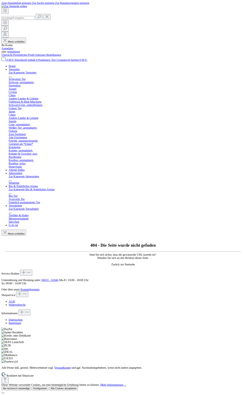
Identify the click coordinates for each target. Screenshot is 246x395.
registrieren (13, 51)
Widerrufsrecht (17, 304)
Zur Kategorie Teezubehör (24, 208)
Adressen (40, 54)
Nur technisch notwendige (16, 388)
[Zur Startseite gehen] (14, 6)
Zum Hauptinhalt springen (16, 3)
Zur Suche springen (43, 3)
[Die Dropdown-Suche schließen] (47, 17)
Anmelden (7, 48)
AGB (12, 301)
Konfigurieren (40, 388)
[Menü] (5, 11)
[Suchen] (39, 17)
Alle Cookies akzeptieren (64, 388)
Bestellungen (53, 54)
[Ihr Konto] (5, 35)
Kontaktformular (30, 289)
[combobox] (18, 18)
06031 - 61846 (50, 280)
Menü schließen (16, 41)
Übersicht (7, 54)
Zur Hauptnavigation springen (72, 3)
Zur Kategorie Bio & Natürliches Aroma (32, 189)
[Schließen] (2, 392)
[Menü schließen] (10, 76)
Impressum (15, 323)
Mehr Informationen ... (113, 384)
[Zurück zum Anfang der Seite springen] (5, 380)
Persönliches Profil (24, 54)
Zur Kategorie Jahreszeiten (24, 176)
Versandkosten (62, 367)
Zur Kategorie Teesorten (22, 72)
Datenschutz (16, 319)
